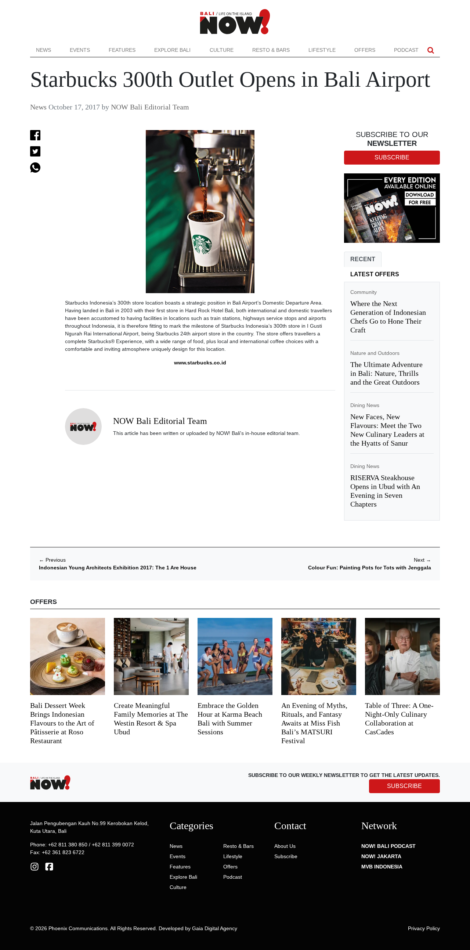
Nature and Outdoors (375, 353)
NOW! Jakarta (381, 856)
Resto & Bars (271, 50)
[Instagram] (34, 866)
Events (80, 50)
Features (122, 50)
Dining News (364, 405)
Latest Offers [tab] (374, 274)
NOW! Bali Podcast (388, 846)
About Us (285, 846)
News (43, 50)
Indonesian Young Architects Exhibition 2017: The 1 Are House (117, 568)
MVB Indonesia (381, 867)
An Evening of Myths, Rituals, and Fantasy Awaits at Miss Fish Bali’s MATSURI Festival (314, 723)
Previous (52, 560)
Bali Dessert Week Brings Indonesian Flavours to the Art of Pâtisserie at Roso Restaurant (62, 723)
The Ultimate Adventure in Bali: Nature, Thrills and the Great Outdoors (386, 373)
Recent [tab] (362, 259)
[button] (430, 50)
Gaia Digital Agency (214, 928)
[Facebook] (49, 866)
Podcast (406, 50)
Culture (222, 50)
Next (422, 560)
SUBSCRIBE (404, 786)
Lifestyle (322, 50)
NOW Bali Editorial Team (150, 107)
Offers (364, 50)
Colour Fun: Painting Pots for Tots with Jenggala (369, 568)
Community (363, 292)
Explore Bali (172, 50)
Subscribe (285, 856)
